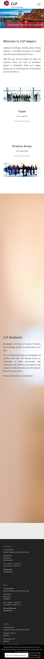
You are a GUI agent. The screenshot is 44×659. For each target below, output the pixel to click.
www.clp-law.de (7, 572)
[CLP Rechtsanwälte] (18, 4)
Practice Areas (22, 146)
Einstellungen (34, 655)
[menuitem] (38, 4)
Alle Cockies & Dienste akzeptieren (16, 655)
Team (22, 111)
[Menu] (38, 4)
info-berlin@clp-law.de (9, 608)
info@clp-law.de (7, 569)
